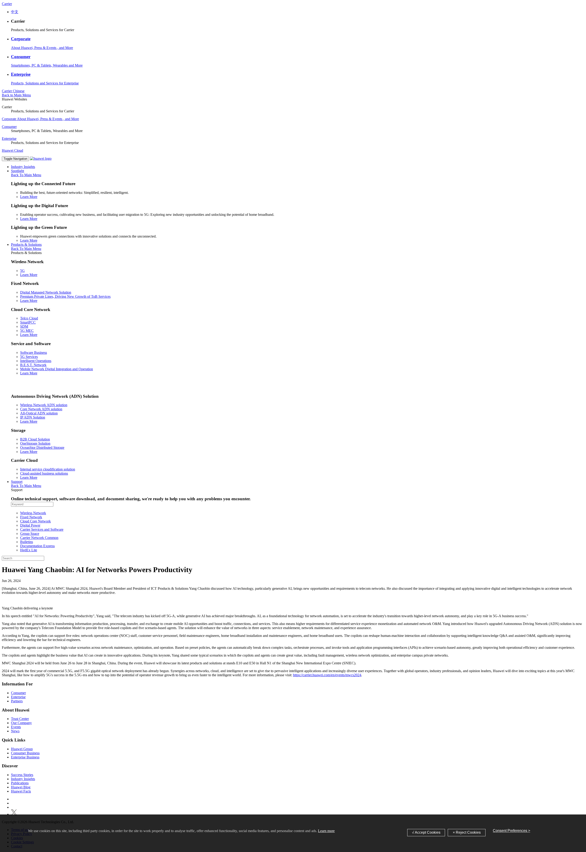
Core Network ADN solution (41, 409)
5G (22, 271)
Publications (20, 783)
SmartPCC (28, 322)
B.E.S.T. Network (33, 365)
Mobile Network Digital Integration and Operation (56, 369)
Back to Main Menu (16, 95)
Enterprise (20, 74)
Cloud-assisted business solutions (44, 473)
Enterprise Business (25, 757)
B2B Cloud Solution (35, 439)
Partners (17, 701)
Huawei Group (22, 749)
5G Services (29, 357)
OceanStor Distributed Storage (42, 447)
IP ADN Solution (32, 417)
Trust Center (20, 719)
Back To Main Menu (26, 175)
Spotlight (17, 171)
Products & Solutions (26, 244)
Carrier (7, 4)
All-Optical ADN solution (39, 413)
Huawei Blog (20, 787)
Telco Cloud (29, 318)
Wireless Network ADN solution (43, 405)
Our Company (21, 723)
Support (16, 482)
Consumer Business (25, 753)
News (15, 731)
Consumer (20, 56)
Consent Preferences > (511, 831)
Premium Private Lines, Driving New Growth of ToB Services (65, 296)
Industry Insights (23, 167)
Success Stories (22, 775)
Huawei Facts (21, 791)
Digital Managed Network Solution (45, 292)
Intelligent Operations (35, 361)
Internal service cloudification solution (47, 469)
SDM (24, 326)
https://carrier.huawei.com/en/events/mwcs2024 (327, 675)
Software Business (33, 352)
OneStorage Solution (35, 443)
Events (16, 727)
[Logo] (41, 158)
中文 (14, 12)
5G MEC (27, 331)
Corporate (20, 38)
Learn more (326, 831)
